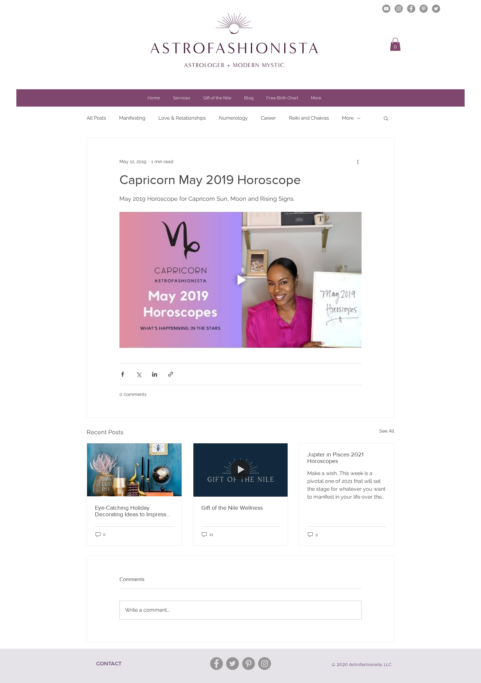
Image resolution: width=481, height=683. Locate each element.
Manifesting (132, 118)
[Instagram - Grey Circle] (399, 9)
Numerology (233, 118)
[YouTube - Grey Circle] (386, 9)
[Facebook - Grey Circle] (411, 9)
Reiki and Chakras (309, 118)
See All (386, 431)
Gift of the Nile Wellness (232, 507)
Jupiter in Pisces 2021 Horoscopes (335, 457)
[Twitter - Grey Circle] (436, 9)
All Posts (96, 118)
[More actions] (358, 161)
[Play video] (240, 280)
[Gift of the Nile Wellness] (240, 469)
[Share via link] (171, 374)
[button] (395, 44)
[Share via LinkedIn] (154, 374)
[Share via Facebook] (122, 374)
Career (268, 118)
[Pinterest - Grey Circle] (423, 9)
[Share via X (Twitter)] (138, 374)
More (348, 118)
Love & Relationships (182, 118)
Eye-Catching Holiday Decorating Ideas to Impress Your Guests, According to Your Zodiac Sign (130, 511)
